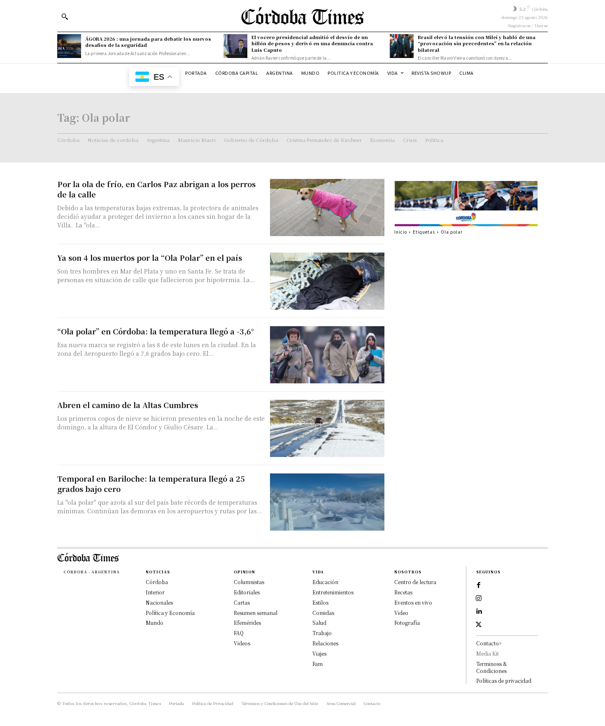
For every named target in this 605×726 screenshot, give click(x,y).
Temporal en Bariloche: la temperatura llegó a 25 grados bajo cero (151, 483)
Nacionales (159, 602)
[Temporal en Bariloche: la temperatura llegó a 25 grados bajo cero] (327, 502)
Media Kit (487, 653)
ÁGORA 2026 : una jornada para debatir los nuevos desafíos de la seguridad (148, 41)
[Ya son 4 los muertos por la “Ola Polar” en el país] (327, 281)
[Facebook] (478, 585)
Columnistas (249, 581)
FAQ (239, 632)
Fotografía (407, 622)
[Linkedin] (478, 611)
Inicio (400, 232)
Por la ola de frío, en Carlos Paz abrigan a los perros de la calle (156, 189)
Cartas (242, 602)
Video (401, 612)
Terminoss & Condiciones (491, 667)
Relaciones (325, 643)
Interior (155, 592)
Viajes (319, 653)
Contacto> (489, 643)
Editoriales (247, 592)
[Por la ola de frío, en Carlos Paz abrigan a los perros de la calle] (327, 207)
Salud (319, 622)
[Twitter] (478, 624)
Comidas (323, 612)
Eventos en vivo (413, 602)
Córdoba (157, 581)
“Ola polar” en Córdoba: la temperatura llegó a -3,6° (155, 331)
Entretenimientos (333, 592)
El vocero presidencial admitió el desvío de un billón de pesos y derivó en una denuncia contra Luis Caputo (312, 43)
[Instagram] (478, 598)
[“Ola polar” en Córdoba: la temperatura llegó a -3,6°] (327, 354)
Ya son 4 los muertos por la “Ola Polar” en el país (149, 257)
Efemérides (247, 622)
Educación (325, 581)
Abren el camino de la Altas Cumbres (127, 404)
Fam (317, 663)
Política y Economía (170, 612)
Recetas (403, 592)
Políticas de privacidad (503, 680)
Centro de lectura (415, 581)
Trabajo (322, 632)
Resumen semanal (255, 612)
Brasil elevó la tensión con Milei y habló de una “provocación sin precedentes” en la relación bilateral (476, 43)
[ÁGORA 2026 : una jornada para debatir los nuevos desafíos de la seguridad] (69, 46)
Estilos (320, 602)
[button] (64, 16)
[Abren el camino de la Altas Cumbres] (327, 428)
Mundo (154, 622)
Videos (242, 643)
